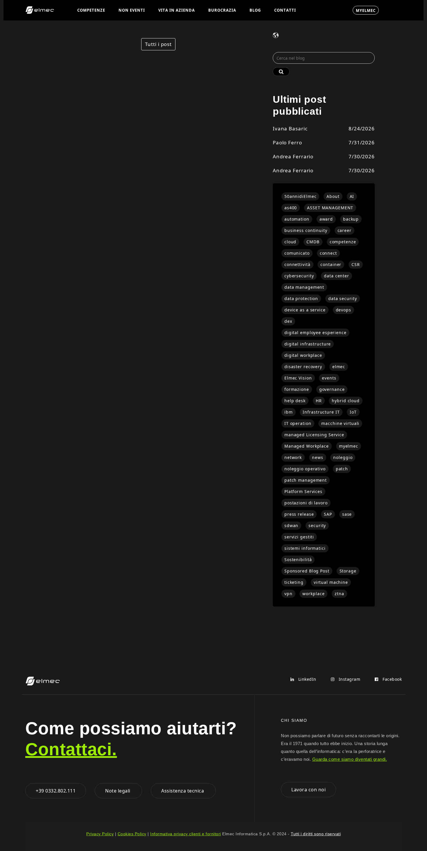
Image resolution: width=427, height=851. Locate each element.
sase (347, 514)
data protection (301, 298)
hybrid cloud (346, 400)
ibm (288, 412)
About (332, 196)
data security (342, 298)
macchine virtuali (340, 423)
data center (336, 276)
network (293, 457)
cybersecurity (299, 276)
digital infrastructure (307, 344)
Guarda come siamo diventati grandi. (349, 759)
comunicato (297, 253)
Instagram (348, 679)
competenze (343, 241)
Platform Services (303, 491)
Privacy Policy (100, 834)
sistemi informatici (305, 548)
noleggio (342, 457)
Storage (348, 571)
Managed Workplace (306, 446)
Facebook (391, 679)
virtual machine (331, 582)
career (344, 230)
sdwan (291, 525)
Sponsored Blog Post (306, 571)
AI (352, 196)
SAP (328, 514)
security (317, 525)
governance (332, 389)
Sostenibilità (298, 559)
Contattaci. (71, 749)
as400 (290, 207)
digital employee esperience (315, 332)
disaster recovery (303, 366)
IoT (353, 412)
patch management (305, 480)
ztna (339, 593)
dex (288, 321)
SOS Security (324, 10)
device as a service (305, 310)
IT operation (297, 423)
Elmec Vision (298, 378)
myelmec (348, 446)
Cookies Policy (132, 834)
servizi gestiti (299, 537)
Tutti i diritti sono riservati (316, 834)
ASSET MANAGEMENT (330, 207)
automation (296, 219)
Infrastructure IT (321, 412)
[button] (91, 10)
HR (319, 400)
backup (351, 219)
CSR (355, 264)
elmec (338, 366)
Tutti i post (158, 44)
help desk (295, 400)
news (317, 457)
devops (343, 310)
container (330, 264)
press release (299, 514)
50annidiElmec (300, 196)
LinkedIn (306, 679)
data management (304, 287)
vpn (288, 593)
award (326, 219)
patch (342, 468)
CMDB (313, 241)
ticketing (294, 582)
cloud (290, 241)
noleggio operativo (305, 468)
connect (328, 253)
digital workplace (303, 355)
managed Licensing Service (314, 434)
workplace (313, 593)
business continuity (305, 230)
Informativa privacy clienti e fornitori (185, 834)
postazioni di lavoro (306, 503)
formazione (296, 389)
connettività (297, 264)
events (329, 378)
